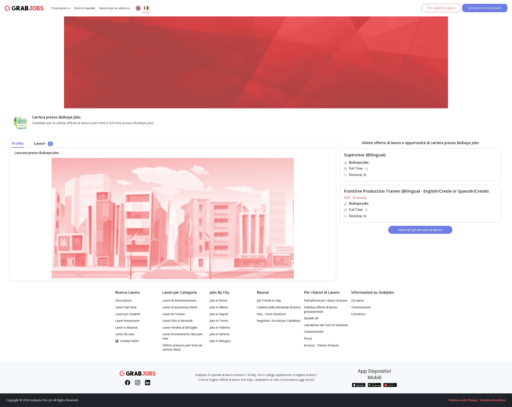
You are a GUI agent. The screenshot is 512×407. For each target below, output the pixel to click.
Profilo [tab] (18, 143)
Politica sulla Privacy (463, 400)
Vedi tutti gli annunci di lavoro (420, 230)
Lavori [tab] (42, 143)
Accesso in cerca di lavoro (485, 8)
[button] (420, 164)
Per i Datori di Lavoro (441, 8)
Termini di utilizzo (493, 400)
